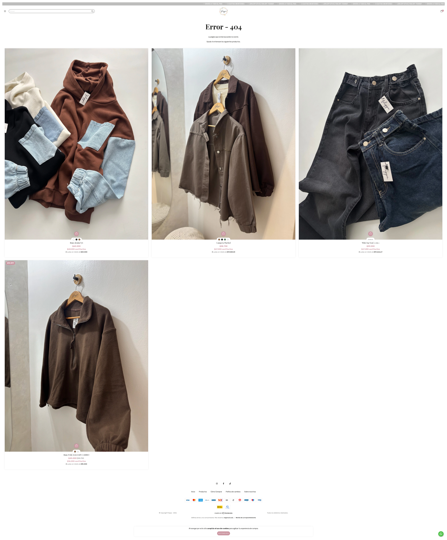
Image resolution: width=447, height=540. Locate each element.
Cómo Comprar (216, 492)
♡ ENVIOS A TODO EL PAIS (115, 4)
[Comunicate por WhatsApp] (441, 534)
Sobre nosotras (250, 492)
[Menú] (5, 11)
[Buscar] (92, 11)
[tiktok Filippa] (230, 484)
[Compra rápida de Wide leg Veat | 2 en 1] (370, 233)
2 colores (370, 239)
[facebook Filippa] (223, 484)
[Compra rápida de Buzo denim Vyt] (76, 233)
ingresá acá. (229, 517)
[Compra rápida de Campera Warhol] (223, 233)
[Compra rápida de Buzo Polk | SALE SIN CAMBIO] (76, 446)
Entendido (223, 533)
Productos (203, 492)
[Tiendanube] (223, 514)
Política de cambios (233, 492)
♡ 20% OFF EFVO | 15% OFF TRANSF (163, 4)
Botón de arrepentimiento (246, 517)
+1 (227, 239)
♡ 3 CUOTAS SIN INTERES (138, 4)
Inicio (193, 492)
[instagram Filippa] (217, 484)
